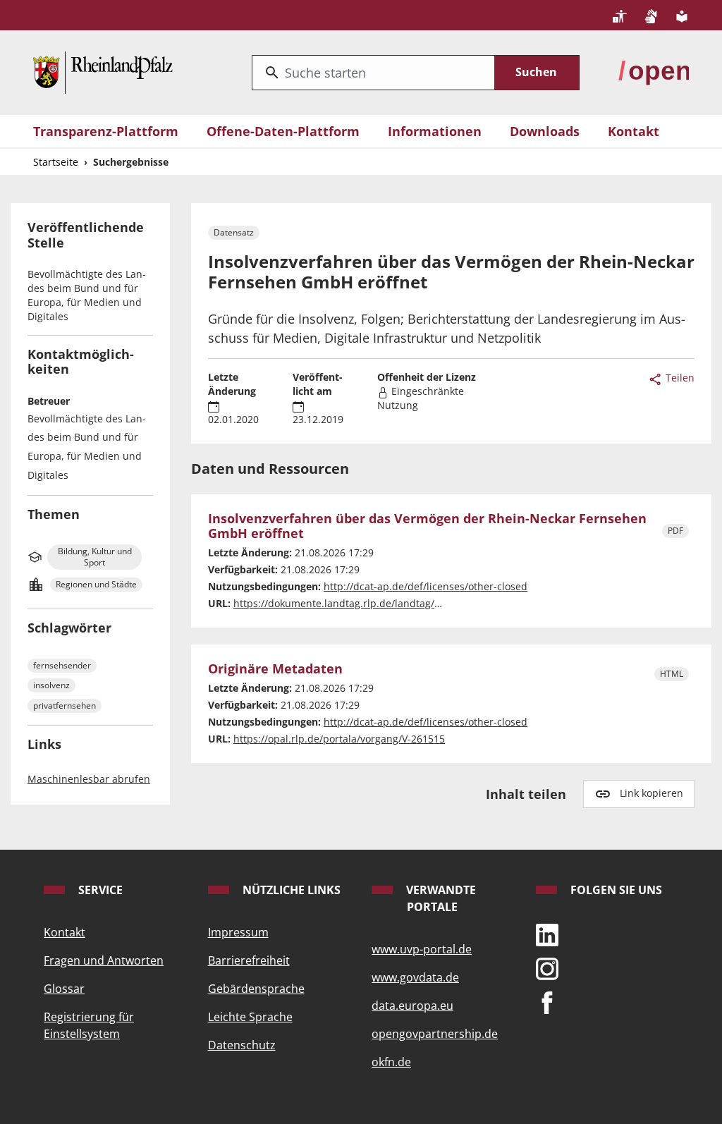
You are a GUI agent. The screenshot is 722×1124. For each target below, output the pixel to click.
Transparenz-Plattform (105, 131)
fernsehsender (62, 665)
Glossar (64, 988)
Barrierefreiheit (249, 960)
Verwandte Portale (439, 898)
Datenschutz (242, 1045)
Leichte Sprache (250, 1017)
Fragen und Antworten (104, 960)
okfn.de (391, 1062)
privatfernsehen (64, 705)
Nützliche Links (290, 890)
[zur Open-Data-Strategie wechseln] (653, 70)
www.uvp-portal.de (422, 949)
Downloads (545, 131)
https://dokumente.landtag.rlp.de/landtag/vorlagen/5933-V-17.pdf (388, 603)
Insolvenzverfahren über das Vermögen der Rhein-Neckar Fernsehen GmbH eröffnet (427, 526)
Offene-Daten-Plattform (283, 131)
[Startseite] (103, 70)
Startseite (55, 162)
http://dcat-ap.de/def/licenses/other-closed (425, 586)
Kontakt (633, 131)
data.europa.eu (412, 1005)
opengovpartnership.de (435, 1033)
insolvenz (51, 685)
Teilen (679, 377)
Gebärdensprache (256, 988)
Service (99, 890)
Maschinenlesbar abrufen (88, 779)
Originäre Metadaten (275, 668)
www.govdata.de (415, 977)
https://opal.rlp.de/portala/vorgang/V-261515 (339, 738)
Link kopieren (651, 793)
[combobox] (373, 73)
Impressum (238, 932)
